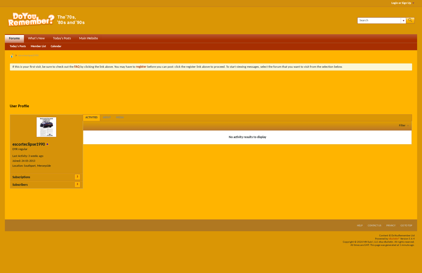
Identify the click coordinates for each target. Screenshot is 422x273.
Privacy (390, 225)
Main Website (88, 38)
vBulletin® (394, 239)
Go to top (406, 225)
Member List (38, 46)
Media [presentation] (120, 117)
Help (360, 225)
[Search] (410, 20)
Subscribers (20, 184)
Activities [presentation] (91, 117)
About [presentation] (107, 117)
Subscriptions (21, 177)
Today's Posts (62, 38)
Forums (14, 38)
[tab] (91, 117)
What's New (36, 38)
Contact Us (374, 225)
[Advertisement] (211, 88)
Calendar (56, 46)
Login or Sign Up (401, 3)
